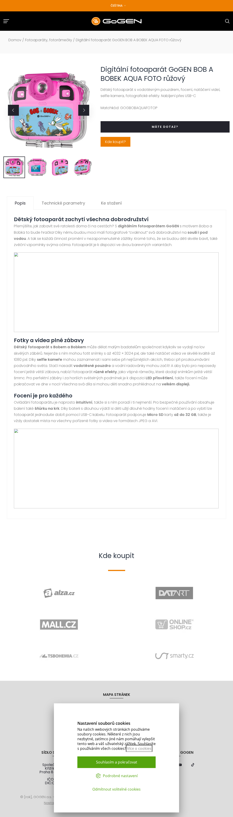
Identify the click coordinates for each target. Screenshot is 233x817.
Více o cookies (139, 748)
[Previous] (13, 110)
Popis (20, 203)
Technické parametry (63, 203)
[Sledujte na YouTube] (180, 765)
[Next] (83, 110)
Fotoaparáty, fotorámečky (48, 40)
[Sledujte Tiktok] (193, 765)
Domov (14, 40)
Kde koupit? (115, 141)
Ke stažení (111, 203)
